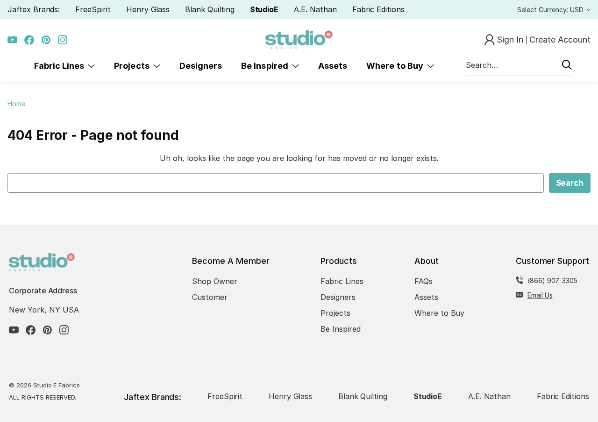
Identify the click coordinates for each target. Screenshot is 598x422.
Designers (200, 66)
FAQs (423, 281)
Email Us (540, 295)
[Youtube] (12, 40)
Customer (210, 297)
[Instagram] (63, 40)
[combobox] (519, 65)
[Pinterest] (46, 40)
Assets (332, 66)
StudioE (264, 9)
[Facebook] (29, 40)
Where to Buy (396, 66)
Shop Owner (214, 281)
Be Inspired (266, 66)
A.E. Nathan (315, 9)
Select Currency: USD (551, 10)
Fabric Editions (378, 9)
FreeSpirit (93, 9)
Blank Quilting (209, 9)
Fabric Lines (61, 66)
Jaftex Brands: (33, 9)
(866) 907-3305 (552, 280)
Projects (133, 66)
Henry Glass (148, 9)
